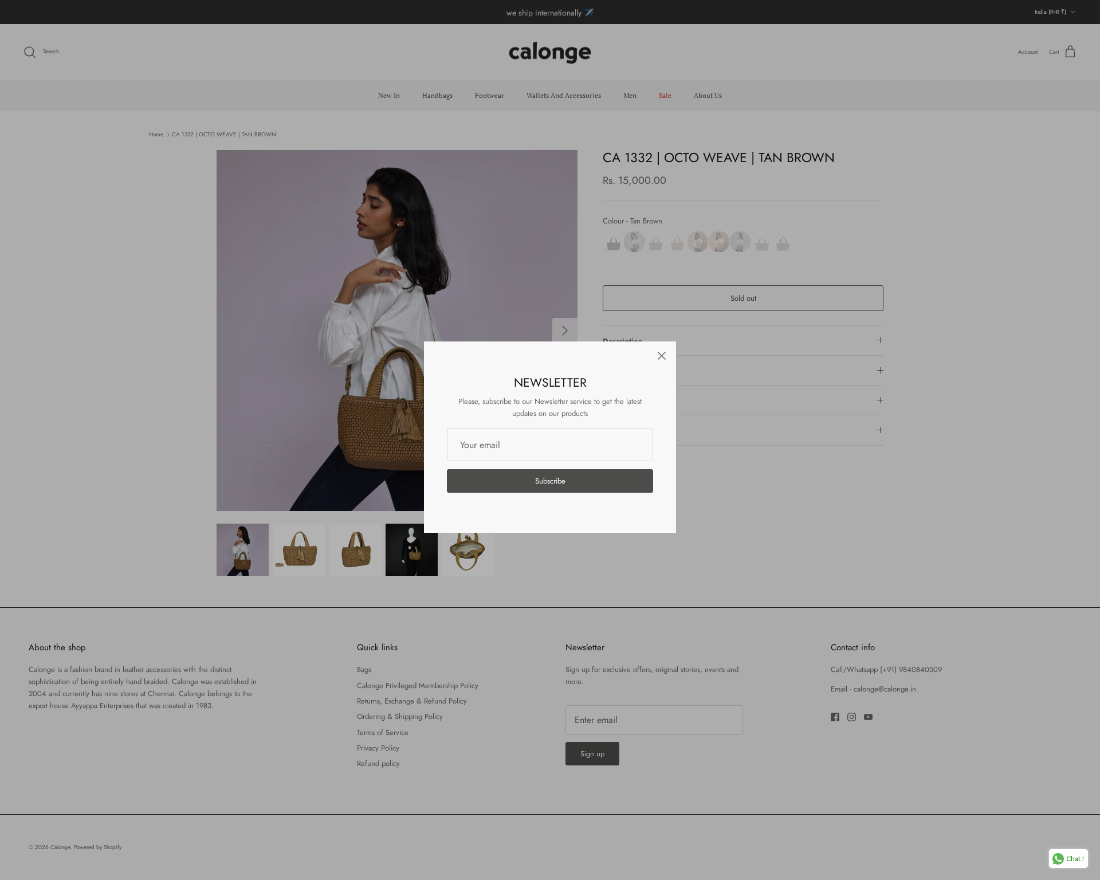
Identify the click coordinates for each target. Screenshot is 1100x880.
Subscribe (550, 481)
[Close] (661, 355)
